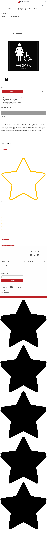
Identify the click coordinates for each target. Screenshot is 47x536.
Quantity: (3, 85)
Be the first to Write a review (9, 245)
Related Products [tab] (6, 120)
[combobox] (23, 5)
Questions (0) (5, 151)
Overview (4, 112)
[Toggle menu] (1, 1)
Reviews (3, 296)
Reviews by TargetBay (6, 143)
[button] (2, 24)
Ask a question (7, 24)
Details (3, 116)
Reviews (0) (5, 149)
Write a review (14, 24)
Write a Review (19, 33)
